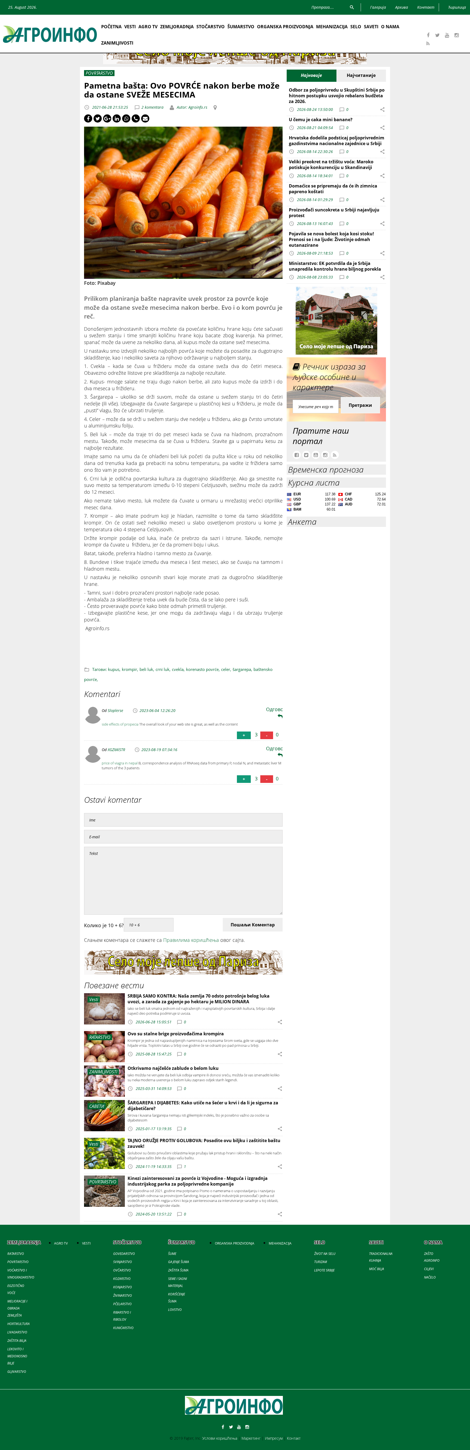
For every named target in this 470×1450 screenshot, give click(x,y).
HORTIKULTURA (18, 1323)
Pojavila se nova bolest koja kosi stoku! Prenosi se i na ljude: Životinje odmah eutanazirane (331, 239)
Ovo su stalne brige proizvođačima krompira (176, 1034)
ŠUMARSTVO (240, 27)
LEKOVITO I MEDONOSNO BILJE (17, 1356)
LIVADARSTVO (17, 1332)
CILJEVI (429, 1269)
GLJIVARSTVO (16, 1371)
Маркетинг (251, 1438)
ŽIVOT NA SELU (324, 1253)
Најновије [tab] (311, 75)
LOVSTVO (175, 1309)
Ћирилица (457, 7)
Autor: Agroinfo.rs (191, 107)
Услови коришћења (219, 1438)
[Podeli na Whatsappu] (126, 118)
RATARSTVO (15, 1253)
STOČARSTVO (210, 27)
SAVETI (371, 27)
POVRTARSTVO (18, 1262)
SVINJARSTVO (122, 1262)
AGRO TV (147, 27)
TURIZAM (320, 1262)
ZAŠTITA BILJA (16, 1340)
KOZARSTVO (122, 1278)
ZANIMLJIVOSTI (117, 43)
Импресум (274, 1438)
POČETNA (111, 27)
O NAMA (390, 27)
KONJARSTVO (122, 1287)
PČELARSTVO (122, 1304)
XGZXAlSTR (116, 749)
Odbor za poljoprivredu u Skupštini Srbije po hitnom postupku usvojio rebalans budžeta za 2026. (337, 95)
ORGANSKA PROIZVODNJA (285, 27)
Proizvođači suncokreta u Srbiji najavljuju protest (334, 212)
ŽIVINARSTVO (122, 1295)
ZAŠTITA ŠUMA (178, 1270)
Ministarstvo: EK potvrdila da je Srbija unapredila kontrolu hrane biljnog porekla (335, 266)
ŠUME (172, 1253)
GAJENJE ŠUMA (178, 1262)
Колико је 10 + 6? (104, 925)
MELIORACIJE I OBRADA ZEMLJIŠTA (17, 1308)
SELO (355, 27)
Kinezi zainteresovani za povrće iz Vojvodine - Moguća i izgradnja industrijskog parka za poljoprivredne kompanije (198, 1181)
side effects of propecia (120, 724)
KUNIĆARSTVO (123, 1328)
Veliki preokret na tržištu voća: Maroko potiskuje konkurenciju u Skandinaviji (331, 164)
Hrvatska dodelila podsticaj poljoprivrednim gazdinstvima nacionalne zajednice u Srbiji (336, 140)
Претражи (360, 405)
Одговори (277, 709)
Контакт (294, 1438)
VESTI (130, 27)
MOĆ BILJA (376, 1269)
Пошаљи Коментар (253, 925)
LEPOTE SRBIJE (324, 1270)
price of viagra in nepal (120, 763)
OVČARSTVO (122, 1270)
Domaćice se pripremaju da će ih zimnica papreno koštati (333, 189)
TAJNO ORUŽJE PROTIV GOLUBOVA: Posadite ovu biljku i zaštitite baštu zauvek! (204, 1143)
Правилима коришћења (191, 940)
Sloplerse (115, 710)
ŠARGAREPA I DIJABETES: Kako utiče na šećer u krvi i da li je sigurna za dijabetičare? (203, 1105)
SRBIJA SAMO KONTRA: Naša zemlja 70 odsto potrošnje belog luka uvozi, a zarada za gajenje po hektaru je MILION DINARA (199, 999)
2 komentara (152, 107)
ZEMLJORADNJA (177, 27)
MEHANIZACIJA (332, 27)
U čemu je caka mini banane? (320, 120)
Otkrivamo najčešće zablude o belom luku (173, 1068)
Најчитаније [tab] (361, 75)
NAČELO (430, 1277)
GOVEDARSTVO (124, 1253)
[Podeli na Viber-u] (136, 118)
